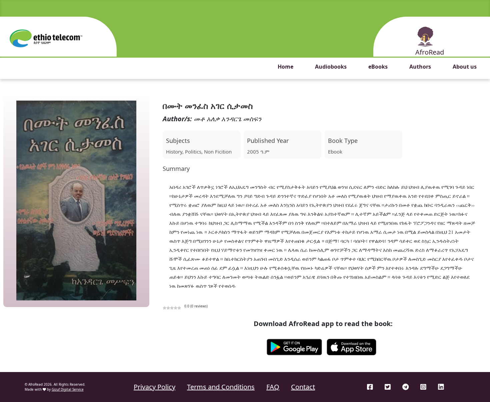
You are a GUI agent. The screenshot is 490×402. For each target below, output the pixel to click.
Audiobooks (331, 66)
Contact (303, 386)
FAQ (272, 386)
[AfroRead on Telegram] (405, 387)
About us (465, 66)
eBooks (378, 66)
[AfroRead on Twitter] (387, 387)
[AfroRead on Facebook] (370, 387)
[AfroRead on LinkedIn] (441, 387)
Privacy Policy (154, 386)
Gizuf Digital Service (68, 389)
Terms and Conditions (221, 386)
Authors (420, 66)
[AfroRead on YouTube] (459, 387)
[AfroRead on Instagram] (423, 387)
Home (285, 66)
